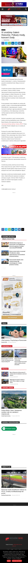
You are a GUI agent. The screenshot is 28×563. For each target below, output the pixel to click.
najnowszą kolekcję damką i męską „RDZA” (12, 124)
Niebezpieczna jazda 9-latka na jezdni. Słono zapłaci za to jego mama (17, 381)
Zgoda (8, 560)
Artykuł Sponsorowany (5, 415)
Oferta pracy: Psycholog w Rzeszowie (13, 340)
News (3, 337)
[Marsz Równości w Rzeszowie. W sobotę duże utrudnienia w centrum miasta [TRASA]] (5, 374)
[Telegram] (16, 43)
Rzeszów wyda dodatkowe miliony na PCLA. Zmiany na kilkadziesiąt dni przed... (13, 491)
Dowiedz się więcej (16, 560)
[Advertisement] (14, 207)
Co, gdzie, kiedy (4, 246)
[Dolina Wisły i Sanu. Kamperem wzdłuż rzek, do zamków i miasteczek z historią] (14, 400)
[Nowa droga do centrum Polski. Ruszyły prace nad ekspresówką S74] (7, 353)
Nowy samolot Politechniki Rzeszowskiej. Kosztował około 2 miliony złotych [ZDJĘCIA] (21, 361)
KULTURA (10, 27)
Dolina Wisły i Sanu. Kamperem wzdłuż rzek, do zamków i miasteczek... (11, 412)
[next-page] (5, 268)
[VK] (19, 43)
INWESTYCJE (6, 467)
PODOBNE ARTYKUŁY (8, 236)
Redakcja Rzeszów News (6, 495)
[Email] (22, 43)
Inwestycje (4, 487)
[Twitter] (6, 43)
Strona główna (4, 27)
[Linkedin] (12, 43)
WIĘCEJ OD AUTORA (8, 239)
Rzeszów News (6, 39)
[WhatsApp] (9, 43)
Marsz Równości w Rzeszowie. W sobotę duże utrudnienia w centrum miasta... (18, 374)
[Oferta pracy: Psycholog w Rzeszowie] (14, 332)
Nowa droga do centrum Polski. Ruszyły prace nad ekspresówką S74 (7, 360)
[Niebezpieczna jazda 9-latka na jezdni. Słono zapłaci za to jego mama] (5, 381)
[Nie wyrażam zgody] (26, 556)
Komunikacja (6, 346)
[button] (2, 9)
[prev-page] (2, 268)
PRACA (4, 323)
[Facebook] (2, 43)
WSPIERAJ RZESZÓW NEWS (10, 422)
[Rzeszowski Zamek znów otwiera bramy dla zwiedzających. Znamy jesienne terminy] (5, 261)
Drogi (3, 356)
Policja (5, 369)
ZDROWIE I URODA (7, 387)
